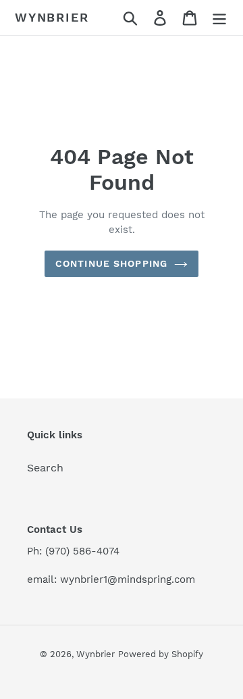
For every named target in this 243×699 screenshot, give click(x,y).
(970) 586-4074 (82, 551)
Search (45, 467)
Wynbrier (51, 17)
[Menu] (219, 18)
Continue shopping (111, 263)
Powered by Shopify (160, 654)
